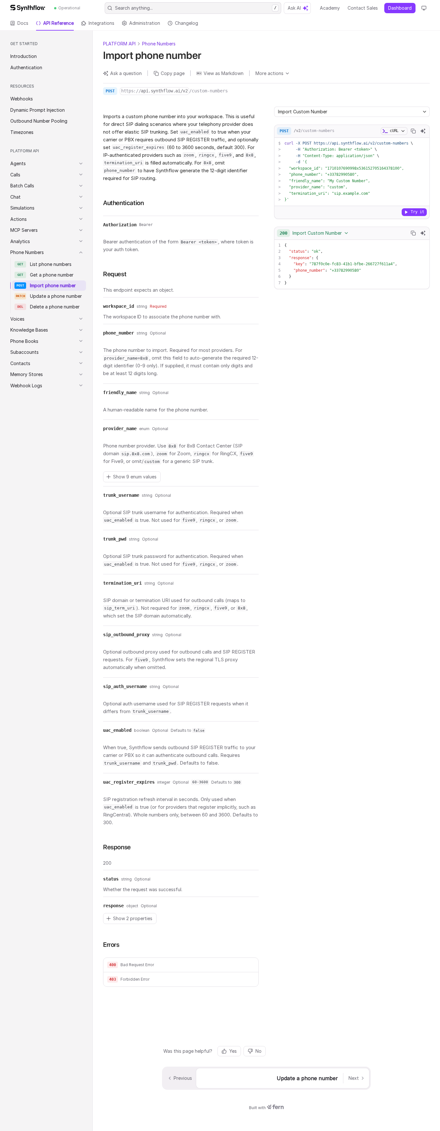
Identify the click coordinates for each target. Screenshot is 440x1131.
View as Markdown (224, 73)
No (258, 1051)
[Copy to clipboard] (413, 131)
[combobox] (314, 233)
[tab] (19, 23)
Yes (233, 1051)
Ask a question (126, 73)
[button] (180, 965)
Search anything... (195, 8)
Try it (417, 212)
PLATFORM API (119, 43)
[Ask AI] (423, 131)
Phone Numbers (159, 43)
